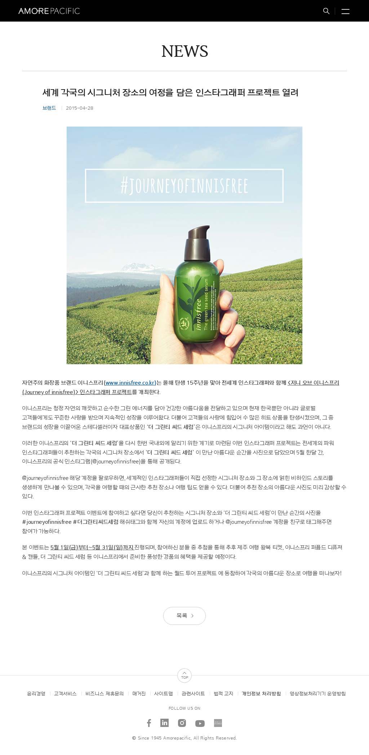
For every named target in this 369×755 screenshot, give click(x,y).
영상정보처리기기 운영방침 (318, 693)
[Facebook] (149, 720)
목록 (182, 616)
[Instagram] (182, 720)
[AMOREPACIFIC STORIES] (218, 720)
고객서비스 (65, 693)
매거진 (139, 693)
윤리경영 (36, 693)
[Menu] (344, 12)
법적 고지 (223, 693)
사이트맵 (163, 693)
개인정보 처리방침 (261, 693)
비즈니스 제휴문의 (104, 693)
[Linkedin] (164, 720)
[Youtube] (200, 720)
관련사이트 (193, 693)
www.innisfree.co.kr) (131, 383)
